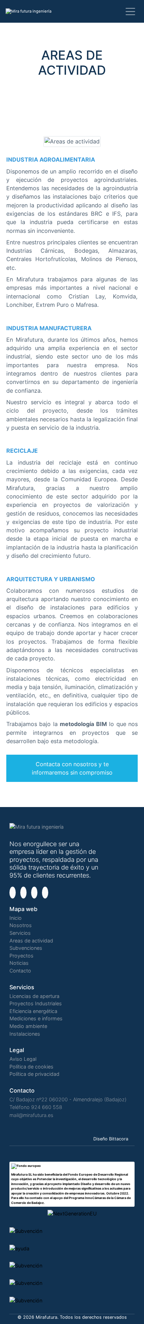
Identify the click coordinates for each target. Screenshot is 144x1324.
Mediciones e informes (36, 1018)
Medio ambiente (28, 1026)
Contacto (20, 971)
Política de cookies (31, 1067)
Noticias (19, 963)
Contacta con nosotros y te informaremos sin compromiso (72, 768)
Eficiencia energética (33, 1011)
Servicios (20, 933)
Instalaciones (24, 1034)
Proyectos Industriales (35, 1003)
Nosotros (20, 925)
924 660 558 (46, 1107)
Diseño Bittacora (110, 1138)
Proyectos (21, 956)
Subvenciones (25, 948)
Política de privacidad (34, 1074)
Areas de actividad (31, 941)
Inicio (15, 918)
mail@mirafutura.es (31, 1115)
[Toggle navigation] (130, 11)
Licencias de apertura (34, 996)
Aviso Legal (22, 1059)
